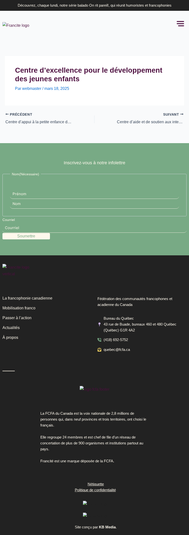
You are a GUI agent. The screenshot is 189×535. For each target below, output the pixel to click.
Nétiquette (96, 484)
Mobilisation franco (18, 308)
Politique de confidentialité (95, 490)
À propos (10, 337)
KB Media (107, 527)
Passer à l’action (17, 318)
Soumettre (26, 236)
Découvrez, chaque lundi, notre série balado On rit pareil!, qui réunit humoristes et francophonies (95, 5)
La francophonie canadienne (27, 298)
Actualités (11, 328)
